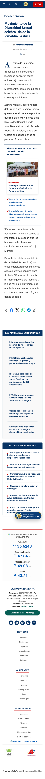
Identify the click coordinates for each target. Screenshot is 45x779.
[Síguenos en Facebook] (11, 623)
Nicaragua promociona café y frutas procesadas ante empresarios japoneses (23, 455)
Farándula (24, 676)
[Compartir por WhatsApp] (23, 310)
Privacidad (24, 723)
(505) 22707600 (26, 604)
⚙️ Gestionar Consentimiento (23, 741)
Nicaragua (19, 16)
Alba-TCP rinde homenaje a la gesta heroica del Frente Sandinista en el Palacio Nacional (23, 510)
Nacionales (23, 642)
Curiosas (24, 680)
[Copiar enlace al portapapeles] (34, 310)
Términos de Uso (24, 732)
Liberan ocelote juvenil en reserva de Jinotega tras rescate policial (21, 345)
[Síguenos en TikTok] (22, 623)
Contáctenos (23, 719)
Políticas (23, 660)
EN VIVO (38, 4)
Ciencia (24, 685)
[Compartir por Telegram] (29, 310)
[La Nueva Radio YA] (26, 4)
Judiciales (24, 656)
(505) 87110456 (27, 606)
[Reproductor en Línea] (9, 4)
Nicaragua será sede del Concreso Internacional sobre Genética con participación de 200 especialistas (21, 379)
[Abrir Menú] (4, 4)
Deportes (24, 647)
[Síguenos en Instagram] (34, 623)
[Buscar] (15, 4)
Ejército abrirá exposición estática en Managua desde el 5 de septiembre (21, 429)
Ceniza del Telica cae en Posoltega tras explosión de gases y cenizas (21, 413)
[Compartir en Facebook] (12, 310)
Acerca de (24, 714)
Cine (24, 694)
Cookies (23, 728)
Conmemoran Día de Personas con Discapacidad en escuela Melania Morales (23, 476)
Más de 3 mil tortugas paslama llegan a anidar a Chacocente (23, 465)
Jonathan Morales (24, 44)
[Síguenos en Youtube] (16, 623)
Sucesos (24, 637)
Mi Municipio (24, 698)
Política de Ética (23, 737)
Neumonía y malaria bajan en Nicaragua (22, 487)
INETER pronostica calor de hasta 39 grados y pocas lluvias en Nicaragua (22, 361)
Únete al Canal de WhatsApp (22, 613)
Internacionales (24, 651)
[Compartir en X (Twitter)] (17, 310)
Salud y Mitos (23, 689)
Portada (8, 16)
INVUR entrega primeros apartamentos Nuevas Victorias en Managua (21, 398)
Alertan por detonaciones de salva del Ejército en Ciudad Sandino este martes (22, 498)
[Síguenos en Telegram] (28, 623)
